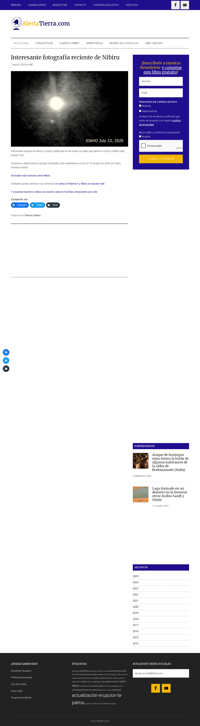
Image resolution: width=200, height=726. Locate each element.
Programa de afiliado (21, 697)
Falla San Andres (111, 678)
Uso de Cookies (18, 684)
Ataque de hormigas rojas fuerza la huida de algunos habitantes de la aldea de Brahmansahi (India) (170, 462)
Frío (121, 686)
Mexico (89, 675)
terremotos (116, 690)
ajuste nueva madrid (115, 681)
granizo (121, 678)
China (106, 686)
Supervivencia (149, 111)
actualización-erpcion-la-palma (85, 690)
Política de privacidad (21, 677)
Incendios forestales (90, 678)
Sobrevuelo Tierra (104, 675)
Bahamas (102, 690)
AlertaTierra (40, 23)
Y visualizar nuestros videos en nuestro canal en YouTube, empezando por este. (54, 191)
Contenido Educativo (21, 671)
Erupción (113, 704)
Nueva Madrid (103, 704)
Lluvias (109, 690)
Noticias (146, 105)
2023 (135, 588)
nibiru (75, 685)
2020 (135, 606)
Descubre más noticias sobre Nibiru (30, 175)
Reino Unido (91, 682)
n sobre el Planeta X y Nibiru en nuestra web (80, 183)
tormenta (94, 686)
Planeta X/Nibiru (33, 215)
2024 (135, 582)
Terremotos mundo (95, 671)
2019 (135, 612)
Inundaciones (114, 686)
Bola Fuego (101, 682)
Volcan (84, 681)
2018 (135, 619)
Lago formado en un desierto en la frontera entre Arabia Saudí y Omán (169, 494)
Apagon (95, 675)
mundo (106, 671)
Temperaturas (84, 686)
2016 (135, 631)
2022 (135, 594)
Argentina (88, 704)
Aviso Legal (16, 691)
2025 (135, 576)
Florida (95, 704)
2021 (135, 600)
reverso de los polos (118, 671)
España (102, 678)
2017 (135, 625)
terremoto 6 (76, 682)
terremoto (84, 671)
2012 (135, 643)
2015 (135, 637)
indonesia (75, 671)
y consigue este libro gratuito (163, 70)
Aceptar (145, 136)
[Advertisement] (132, 23)
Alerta (101, 686)
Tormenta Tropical (79, 675)
